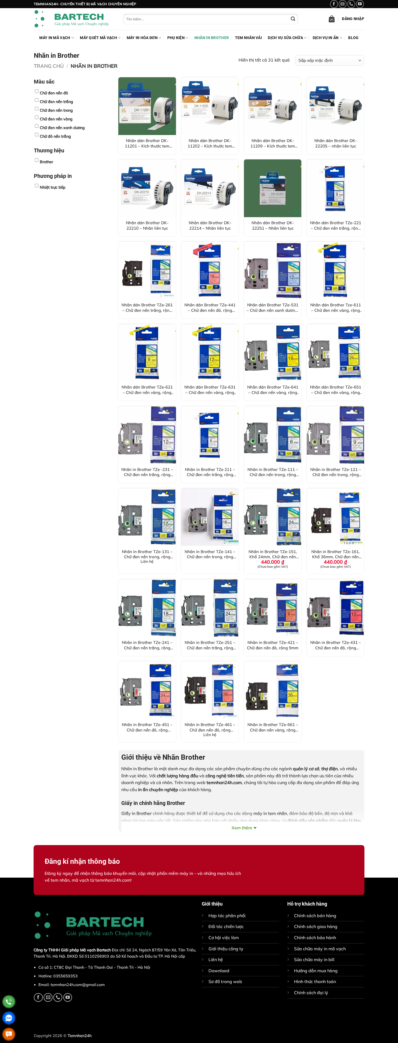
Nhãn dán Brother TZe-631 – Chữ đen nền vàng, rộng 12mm (210, 389)
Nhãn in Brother (211, 38)
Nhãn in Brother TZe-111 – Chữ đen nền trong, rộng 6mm (272, 472)
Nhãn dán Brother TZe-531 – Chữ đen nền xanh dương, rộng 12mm (273, 307)
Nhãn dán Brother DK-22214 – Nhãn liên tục (210, 225)
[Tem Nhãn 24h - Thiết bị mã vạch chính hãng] (74, 19)
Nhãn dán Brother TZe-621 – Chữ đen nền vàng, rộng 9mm (147, 389)
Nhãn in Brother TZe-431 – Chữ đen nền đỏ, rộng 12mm (335, 645)
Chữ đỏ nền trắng (55, 136)
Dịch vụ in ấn (326, 38)
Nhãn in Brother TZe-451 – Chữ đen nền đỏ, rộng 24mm (147, 727)
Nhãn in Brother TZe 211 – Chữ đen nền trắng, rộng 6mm (210, 472)
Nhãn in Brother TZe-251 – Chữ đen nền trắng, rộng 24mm (210, 645)
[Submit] (293, 19)
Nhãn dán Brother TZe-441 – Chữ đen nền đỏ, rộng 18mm (210, 307)
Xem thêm (241, 827)
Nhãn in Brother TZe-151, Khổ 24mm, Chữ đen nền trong (273, 554)
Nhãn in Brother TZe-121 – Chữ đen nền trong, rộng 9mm (335, 472)
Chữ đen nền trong (56, 110)
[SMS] (9, 1034)
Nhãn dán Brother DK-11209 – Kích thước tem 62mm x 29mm (272, 143)
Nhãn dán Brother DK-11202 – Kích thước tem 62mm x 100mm (210, 143)
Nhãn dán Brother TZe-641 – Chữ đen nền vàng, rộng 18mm (272, 389)
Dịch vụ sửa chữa (285, 38)
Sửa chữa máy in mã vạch (320, 948)
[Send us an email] (343, 4)
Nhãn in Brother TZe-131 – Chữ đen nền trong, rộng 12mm (147, 554)
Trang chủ (49, 66)
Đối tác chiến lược (226, 926)
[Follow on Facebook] (334, 4)
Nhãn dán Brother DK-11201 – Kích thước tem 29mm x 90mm (147, 143)
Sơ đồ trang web (225, 981)
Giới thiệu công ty (225, 948)
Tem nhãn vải (248, 38)
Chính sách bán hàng (315, 915)
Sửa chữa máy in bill (314, 959)
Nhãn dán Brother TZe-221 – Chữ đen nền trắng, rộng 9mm (335, 225)
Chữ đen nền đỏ (54, 93)
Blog (353, 38)
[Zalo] (9, 1018)
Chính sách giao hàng (315, 926)
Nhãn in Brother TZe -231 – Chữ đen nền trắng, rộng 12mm (147, 472)
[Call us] (351, 4)
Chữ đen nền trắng (56, 101)
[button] (331, 19)
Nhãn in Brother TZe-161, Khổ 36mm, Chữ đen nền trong (335, 554)
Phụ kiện (176, 38)
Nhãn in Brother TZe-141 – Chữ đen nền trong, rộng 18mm (210, 554)
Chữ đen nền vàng (56, 119)
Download (218, 970)
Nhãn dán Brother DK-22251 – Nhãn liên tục (273, 225)
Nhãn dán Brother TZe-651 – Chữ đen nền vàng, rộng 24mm (335, 389)
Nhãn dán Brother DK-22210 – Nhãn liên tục (147, 225)
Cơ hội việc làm (223, 937)
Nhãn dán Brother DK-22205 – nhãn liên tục (335, 143)
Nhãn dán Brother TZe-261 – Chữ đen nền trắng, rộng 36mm (147, 307)
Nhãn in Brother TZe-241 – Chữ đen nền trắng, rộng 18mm (147, 645)
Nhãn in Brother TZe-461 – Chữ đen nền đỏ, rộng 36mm (210, 727)
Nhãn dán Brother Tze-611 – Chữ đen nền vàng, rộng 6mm (335, 307)
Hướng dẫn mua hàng (316, 970)
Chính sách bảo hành (315, 937)
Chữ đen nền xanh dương (62, 127)
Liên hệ (215, 959)
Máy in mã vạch (54, 38)
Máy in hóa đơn (142, 38)
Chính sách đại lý (311, 992)
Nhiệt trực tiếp (53, 187)
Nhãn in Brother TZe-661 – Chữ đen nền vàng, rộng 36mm (272, 727)
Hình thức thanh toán (315, 981)
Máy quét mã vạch (98, 38)
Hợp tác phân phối (227, 915)
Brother (46, 161)
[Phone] (9, 1002)
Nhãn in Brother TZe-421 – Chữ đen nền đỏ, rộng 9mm (272, 645)
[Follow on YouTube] (360, 4)
